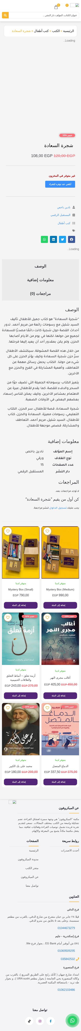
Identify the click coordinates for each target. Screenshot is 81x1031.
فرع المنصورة (71, 967)
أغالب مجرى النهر (60, 677)
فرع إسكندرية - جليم (67, 936)
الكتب (56, 31)
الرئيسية (68, 31)
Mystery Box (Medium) (60, 589)
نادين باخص (63, 207)
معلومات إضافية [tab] (40, 280)
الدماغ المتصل (60, 766)
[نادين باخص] (73, 207)
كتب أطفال (41, 31)
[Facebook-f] (50, 1021)
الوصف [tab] (40, 266)
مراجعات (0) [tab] (40, 293)
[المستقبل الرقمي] (73, 215)
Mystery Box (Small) (20, 589)
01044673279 (66, 928)
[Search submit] (5, 15)
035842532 (68, 959)
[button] (71, 239)
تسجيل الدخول (58, 508)
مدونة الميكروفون (28, 859)
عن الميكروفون (30, 876)
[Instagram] (40, 1021)
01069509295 (66, 950)
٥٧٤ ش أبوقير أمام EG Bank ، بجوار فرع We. (52, 943)
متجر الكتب (32, 868)
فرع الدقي (73, 909)
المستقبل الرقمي (60, 214)
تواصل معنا (32, 885)
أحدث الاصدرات (70, 850)
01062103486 (66, 989)
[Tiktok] (29, 1021)
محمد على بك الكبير (20, 766)
